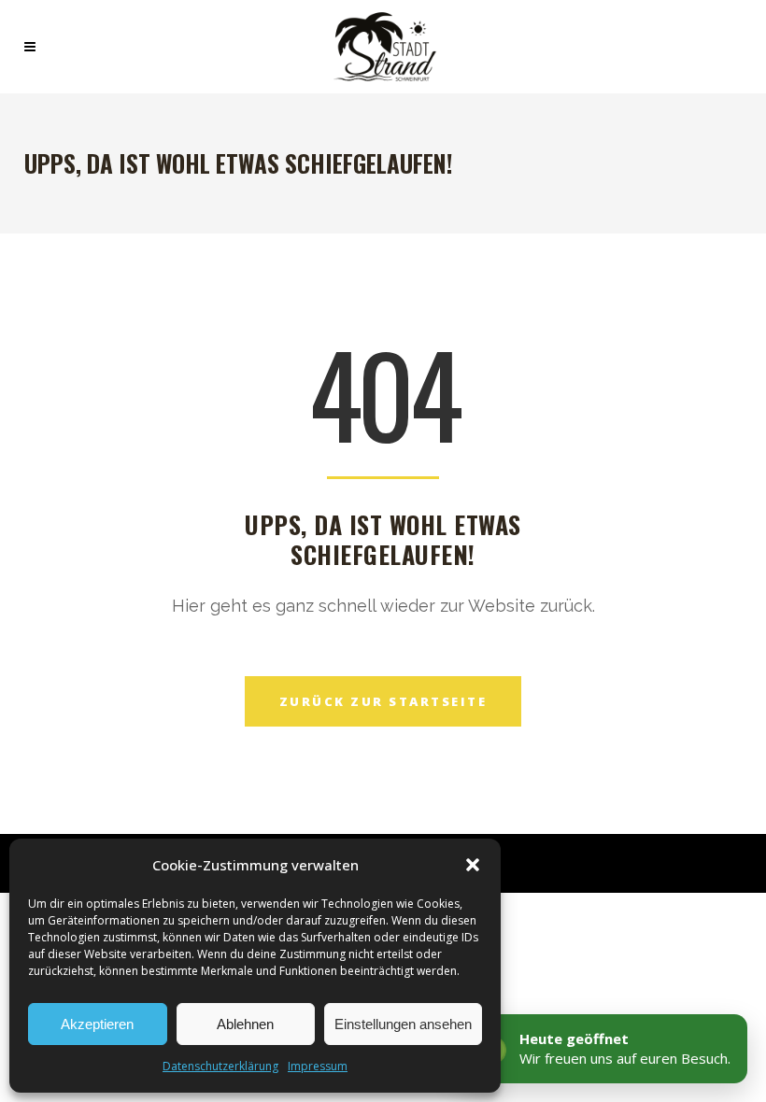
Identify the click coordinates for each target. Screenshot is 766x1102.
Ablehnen (245, 1024)
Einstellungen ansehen (403, 1024)
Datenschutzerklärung (220, 1066)
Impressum (318, 1066)
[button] (472, 864)
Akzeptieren (97, 1024)
